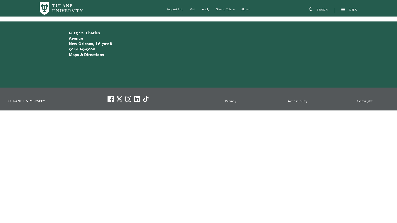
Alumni (245, 9)
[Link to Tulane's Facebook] (128, 99)
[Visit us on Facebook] (111, 99)
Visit (192, 9)
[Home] (61, 8)
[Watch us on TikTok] (146, 99)
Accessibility (298, 100)
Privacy (231, 100)
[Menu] (343, 9)
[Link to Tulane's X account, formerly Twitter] (119, 99)
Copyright (365, 100)
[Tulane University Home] (52, 101)
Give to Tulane (225, 9)
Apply (205, 9)
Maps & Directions (86, 54)
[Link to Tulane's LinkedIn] (137, 99)
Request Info (175, 9)
